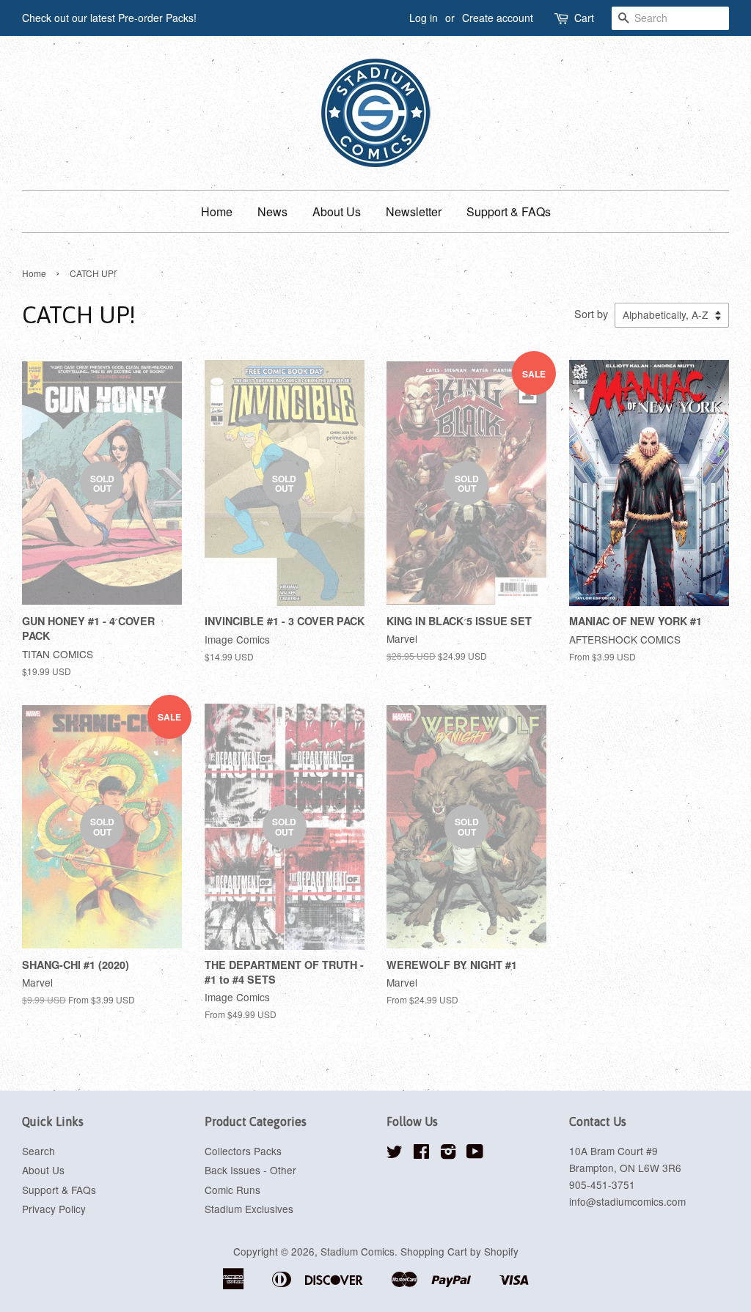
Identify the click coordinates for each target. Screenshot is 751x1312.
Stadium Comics (357, 1251)
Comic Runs (232, 1189)
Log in (423, 17)
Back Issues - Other (250, 1169)
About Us (336, 211)
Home (216, 211)
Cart (584, 17)
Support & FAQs (508, 211)
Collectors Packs (243, 1150)
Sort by (591, 313)
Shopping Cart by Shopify (459, 1251)
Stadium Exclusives (249, 1208)
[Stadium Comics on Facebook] (421, 1153)
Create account (497, 17)
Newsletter (414, 211)
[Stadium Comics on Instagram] (448, 1153)
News (272, 211)
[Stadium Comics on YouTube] (474, 1153)
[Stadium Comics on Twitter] (395, 1153)
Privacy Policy (54, 1208)
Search (38, 1150)
